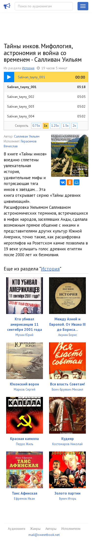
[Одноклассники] (70, 182)
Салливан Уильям (26, 136)
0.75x (36, 126)
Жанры (35, 528)
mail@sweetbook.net (44, 534)
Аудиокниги (16, 528)
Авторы (50, 528)
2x (74, 126)
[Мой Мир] (76, 182)
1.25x (55, 126)
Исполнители (70, 528)
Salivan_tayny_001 (46, 87)
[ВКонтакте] (63, 182)
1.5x (66, 126)
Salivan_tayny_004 (46, 116)
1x (45, 126)
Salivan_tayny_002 (46, 96)
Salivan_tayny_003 (46, 106)
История (28, 68)
